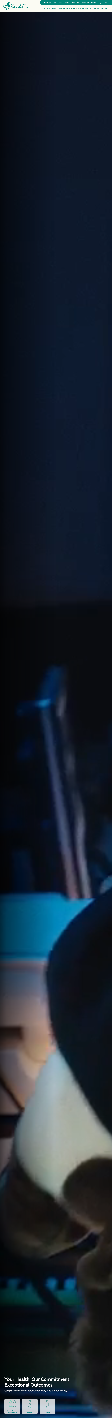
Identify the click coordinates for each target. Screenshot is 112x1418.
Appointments (47, 2)
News (60, 2)
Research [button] (78, 8)
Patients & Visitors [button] (57, 8)
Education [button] (69, 8)
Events (67, 2)
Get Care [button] (45, 8)
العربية (105, 2)
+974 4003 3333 (102, 8)
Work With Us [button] (89, 8)
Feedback (93, 2)
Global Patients (75, 2)
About (55, 2)
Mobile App (85, 2)
